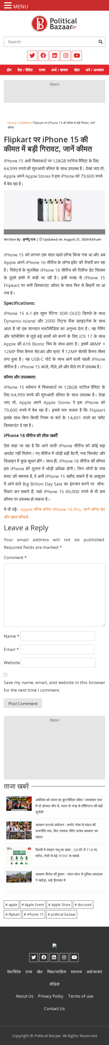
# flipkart (12, 914)
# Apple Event (33, 904)
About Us (24, 996)
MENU (20, 6)
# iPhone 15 (34, 914)
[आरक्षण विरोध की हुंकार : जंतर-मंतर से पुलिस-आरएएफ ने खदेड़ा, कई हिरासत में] (19, 876)
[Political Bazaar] (54, 23)
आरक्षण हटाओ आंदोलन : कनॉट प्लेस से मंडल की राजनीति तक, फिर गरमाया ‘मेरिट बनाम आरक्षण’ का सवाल (66, 830)
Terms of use (80, 996)
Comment (15, 557)
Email (11, 649)
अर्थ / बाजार (59, 69)
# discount (83, 904)
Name (11, 636)
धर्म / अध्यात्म (95, 69)
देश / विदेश (25, 69)
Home (12, 123)
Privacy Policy (50, 996)
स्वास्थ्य (76, 971)
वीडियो (55, 984)
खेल (77, 69)
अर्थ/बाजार (25, 123)
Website (12, 662)
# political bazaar (62, 914)
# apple (11, 904)
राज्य (42, 69)
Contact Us (54, 1008)
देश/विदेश (14, 971)
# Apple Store (59, 904)
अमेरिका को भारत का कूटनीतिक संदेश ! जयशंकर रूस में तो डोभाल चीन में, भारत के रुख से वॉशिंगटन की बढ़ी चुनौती (69, 805)
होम (9, 69)
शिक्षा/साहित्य (56, 971)
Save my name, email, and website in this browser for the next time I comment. (54, 686)
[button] (8, 5)
